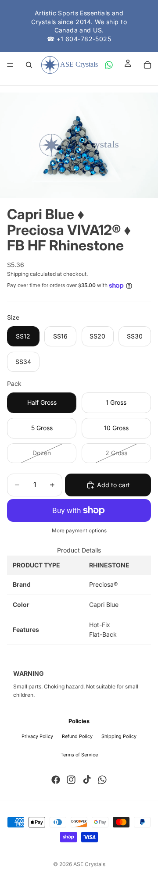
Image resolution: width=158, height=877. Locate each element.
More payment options (79, 531)
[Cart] (147, 65)
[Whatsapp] (102, 779)
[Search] (29, 65)
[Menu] (10, 65)
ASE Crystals (89, 864)
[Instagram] (71, 779)
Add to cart (113, 484)
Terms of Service (79, 755)
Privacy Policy (37, 736)
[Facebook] (55, 779)
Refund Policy (77, 736)
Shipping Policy (118, 736)
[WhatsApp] (108, 65)
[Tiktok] (87, 779)
